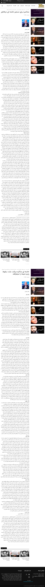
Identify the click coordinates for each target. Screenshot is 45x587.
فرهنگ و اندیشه (19, 9)
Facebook (4, 0)
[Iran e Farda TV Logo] (41, 6)
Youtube (4, 2)
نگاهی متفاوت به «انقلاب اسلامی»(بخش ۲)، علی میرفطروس (25, 260)
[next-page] (28, 264)
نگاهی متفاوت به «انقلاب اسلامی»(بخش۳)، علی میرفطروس (6, 260)
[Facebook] (1, 1)
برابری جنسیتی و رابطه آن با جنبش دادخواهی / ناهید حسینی (15, 260)
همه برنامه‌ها (23, 9)
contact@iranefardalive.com (28, 581)
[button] (2, 5)
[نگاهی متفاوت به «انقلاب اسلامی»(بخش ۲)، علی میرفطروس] (24, 255)
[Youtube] (1, 3)
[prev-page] (26, 264)
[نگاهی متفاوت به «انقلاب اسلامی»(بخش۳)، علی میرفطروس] (5, 255)
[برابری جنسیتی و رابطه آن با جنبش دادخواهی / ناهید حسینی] (15, 255)
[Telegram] (7, 1)
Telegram (9, 0)
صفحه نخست (27, 9)
